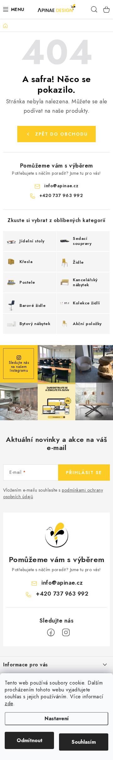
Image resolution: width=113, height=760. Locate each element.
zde (9, 703)
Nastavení (57, 718)
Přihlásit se (84, 472)
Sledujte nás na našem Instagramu (19, 366)
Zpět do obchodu (61, 134)
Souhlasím (84, 742)
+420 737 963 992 (61, 195)
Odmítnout (29, 740)
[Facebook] (51, 632)
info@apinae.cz (61, 186)
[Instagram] (66, 632)
